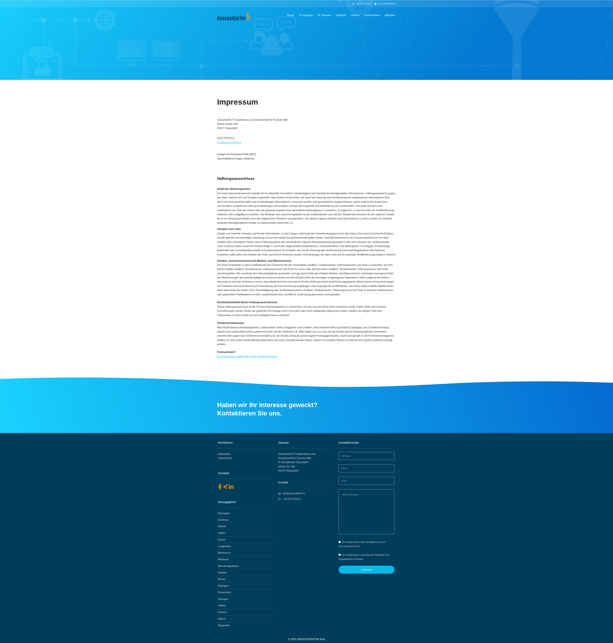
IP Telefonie (324, 15)
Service (355, 15)
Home (290, 15)
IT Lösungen (306, 15)
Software (341, 15)
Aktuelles (390, 15)
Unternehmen (372, 15)
